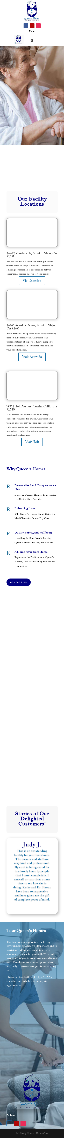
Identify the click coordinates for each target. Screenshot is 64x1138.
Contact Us (18, 582)
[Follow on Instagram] (38, 25)
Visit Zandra (32, 280)
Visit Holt (32, 442)
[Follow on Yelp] (32, 25)
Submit (43, 1060)
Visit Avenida (32, 357)
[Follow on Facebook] (26, 25)
